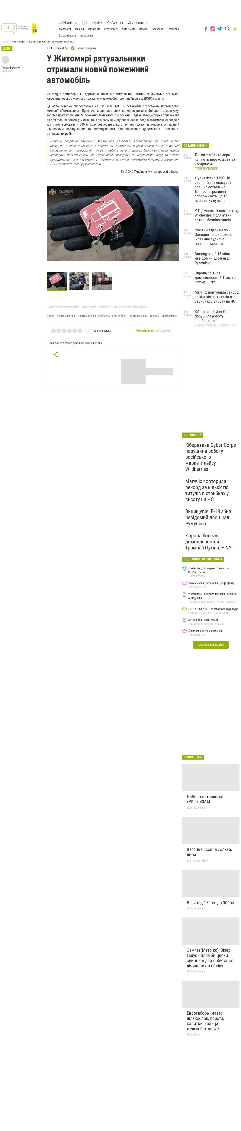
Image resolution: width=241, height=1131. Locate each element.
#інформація (169, 316)
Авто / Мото (129, 28)
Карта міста (94, 28)
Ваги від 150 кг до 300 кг (211, 902)
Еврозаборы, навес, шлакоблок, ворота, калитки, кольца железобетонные (205, 1021)
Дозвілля (140, 22)
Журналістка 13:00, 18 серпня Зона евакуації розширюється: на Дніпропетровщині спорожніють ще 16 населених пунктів (213, 189)
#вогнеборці (119, 316)
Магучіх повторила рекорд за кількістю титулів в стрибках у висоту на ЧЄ (217, 297)
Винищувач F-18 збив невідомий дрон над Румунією (212, 258)
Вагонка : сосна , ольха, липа (209, 852)
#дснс (50, 316)
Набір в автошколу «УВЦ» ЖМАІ (205, 799)
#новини (154, 316)
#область (104, 316)
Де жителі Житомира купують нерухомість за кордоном (215, 159)
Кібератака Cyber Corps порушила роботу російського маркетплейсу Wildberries (210, 457)
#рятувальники (138, 316)
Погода (143, 28)
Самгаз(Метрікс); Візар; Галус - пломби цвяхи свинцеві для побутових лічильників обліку (210, 958)
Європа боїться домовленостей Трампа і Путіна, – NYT (215, 277)
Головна (5, 41)
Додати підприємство (211, 645)
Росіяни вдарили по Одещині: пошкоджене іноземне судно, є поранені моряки (213, 237)
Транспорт (157, 28)
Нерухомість (111, 28)
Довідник (94, 22)
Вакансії (79, 28)
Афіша (117, 22)
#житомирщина (66, 316)
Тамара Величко (11, 67)
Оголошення (86, 35)
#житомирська (87, 316)
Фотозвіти (65, 28)
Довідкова (173, 28)
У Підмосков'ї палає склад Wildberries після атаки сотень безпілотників (217, 215)
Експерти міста (67, 35)
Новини (70, 22)
